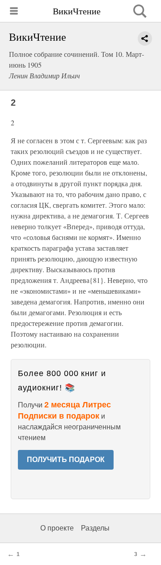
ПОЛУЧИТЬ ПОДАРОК (66, 459)
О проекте (57, 528)
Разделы (95, 528)
